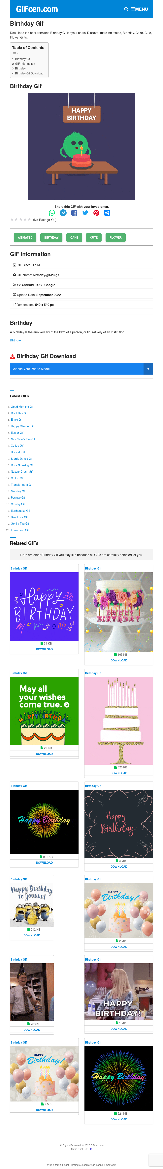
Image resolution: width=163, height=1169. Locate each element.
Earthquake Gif (20, 511)
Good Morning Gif (22, 407)
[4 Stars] (25, 219)
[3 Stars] (21, 219)
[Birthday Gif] (81, 146)
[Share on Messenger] (109, 214)
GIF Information (25, 63)
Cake (74, 237)
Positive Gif (18, 497)
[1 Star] (12, 219)
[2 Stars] (16, 219)
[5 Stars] (29, 219)
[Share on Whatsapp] (54, 214)
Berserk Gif (18, 452)
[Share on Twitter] (87, 214)
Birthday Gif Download (29, 73)
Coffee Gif (17, 445)
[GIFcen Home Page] (37, 8)
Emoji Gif (16, 419)
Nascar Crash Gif (22, 471)
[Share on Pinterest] (98, 214)
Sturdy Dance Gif (21, 459)
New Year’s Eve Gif (23, 439)
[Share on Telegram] (65, 214)
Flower (116, 237)
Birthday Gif (22, 59)
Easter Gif (17, 433)
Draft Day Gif (19, 413)
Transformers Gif (21, 485)
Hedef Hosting (70, 1165)
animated (25, 237)
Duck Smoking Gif (22, 465)
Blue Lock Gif (19, 517)
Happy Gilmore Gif (22, 426)
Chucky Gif (18, 504)
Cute (94, 237)
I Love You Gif (20, 530)
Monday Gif (18, 491)
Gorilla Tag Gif (20, 523)
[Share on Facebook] (76, 214)
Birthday (20, 68)
